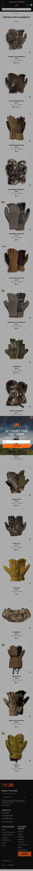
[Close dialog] (31, 417)
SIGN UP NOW (16, 446)
